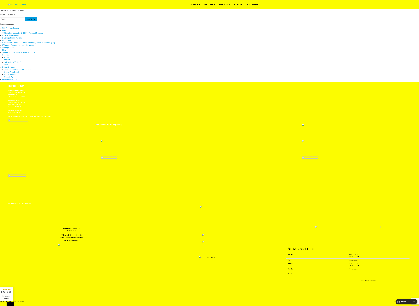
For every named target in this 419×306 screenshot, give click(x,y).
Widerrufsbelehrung (9, 79)
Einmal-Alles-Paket (11, 72)
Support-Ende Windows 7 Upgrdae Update (18, 52)
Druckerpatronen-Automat (12, 38)
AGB (4, 30)
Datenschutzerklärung (10, 35)
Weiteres (209, 4)
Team (6, 65)
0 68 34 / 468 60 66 (75, 235)
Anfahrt (6, 57)
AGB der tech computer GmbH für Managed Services (22, 33)
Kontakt (239, 4)
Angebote (252, 4)
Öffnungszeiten (8, 48)
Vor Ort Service (9, 74)
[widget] (6, 294)
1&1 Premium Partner (10, 28)
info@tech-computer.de (74, 237)
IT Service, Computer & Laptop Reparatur (18, 45)
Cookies (10, 304)
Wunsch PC (8, 77)
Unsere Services (8, 67)
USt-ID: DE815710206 (71, 241)
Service (195, 4)
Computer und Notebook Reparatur (17, 70)
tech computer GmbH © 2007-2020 (12, 301)
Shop (4, 50)
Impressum (6, 40)
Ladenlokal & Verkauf (12, 62)
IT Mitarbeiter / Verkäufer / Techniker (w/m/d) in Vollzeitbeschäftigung (28, 43)
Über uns (224, 4)
